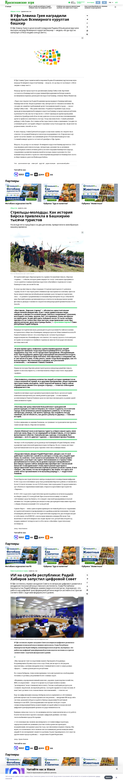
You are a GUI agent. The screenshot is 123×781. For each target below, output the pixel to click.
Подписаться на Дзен (80, 2)
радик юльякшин (50, 163)
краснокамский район (63, 163)
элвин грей (34, 163)
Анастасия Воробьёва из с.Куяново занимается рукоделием (96, 7)
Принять (108, 777)
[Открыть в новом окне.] (19, 174)
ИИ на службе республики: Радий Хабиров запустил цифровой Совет (40, 7)
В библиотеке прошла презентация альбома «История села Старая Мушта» (68, 7)
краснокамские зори (24, 163)
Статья (8, 7)
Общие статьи (15, 11)
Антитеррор (90, 2)
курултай (41, 163)
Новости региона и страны (19, 571)
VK (98, 2)
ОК (104, 2)
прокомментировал (62, 322)
